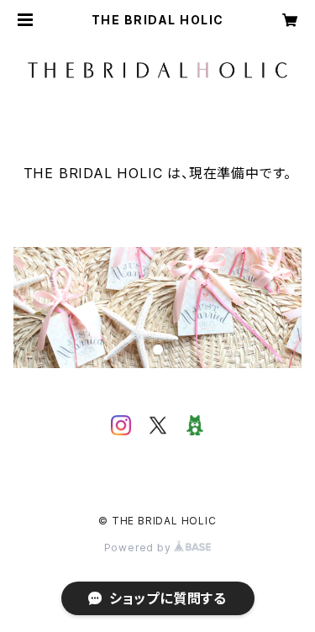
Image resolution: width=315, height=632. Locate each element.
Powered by (139, 547)
